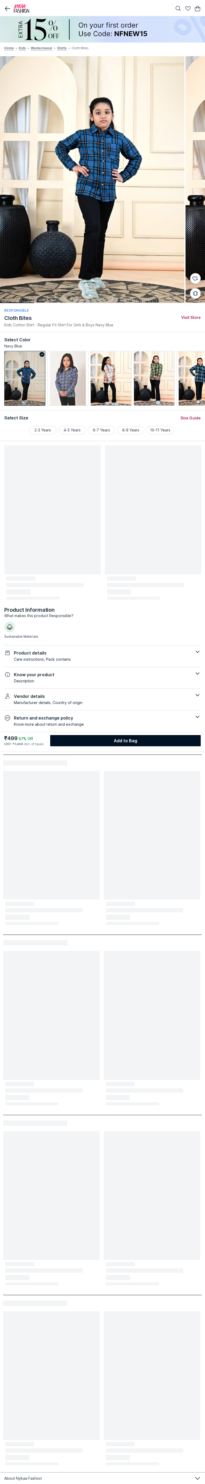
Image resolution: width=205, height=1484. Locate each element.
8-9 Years (130, 430)
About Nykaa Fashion (23, 1478)
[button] (7, 8)
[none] (102, 29)
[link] (24, 378)
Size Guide (190, 418)
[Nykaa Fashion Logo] (92, 8)
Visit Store (191, 317)
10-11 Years (160, 430)
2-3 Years (42, 430)
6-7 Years (101, 430)
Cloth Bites (18, 318)
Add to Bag (125, 740)
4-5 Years (72, 430)
